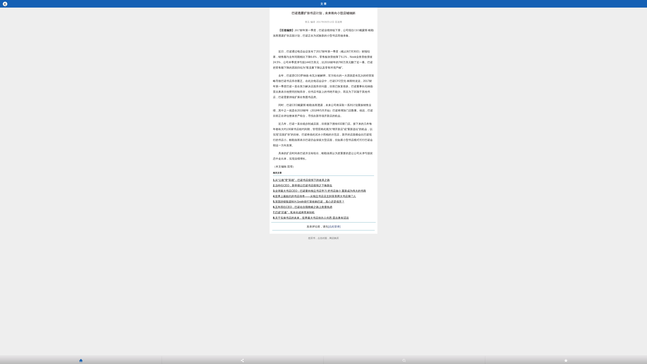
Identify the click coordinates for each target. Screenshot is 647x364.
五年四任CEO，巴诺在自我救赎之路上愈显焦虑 (302, 207)
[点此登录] (334, 226)
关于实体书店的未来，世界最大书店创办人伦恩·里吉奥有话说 (311, 217)
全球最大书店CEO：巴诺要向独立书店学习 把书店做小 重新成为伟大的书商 (319, 190)
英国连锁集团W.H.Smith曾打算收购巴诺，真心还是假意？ (308, 201)
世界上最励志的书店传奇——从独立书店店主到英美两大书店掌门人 (314, 196)
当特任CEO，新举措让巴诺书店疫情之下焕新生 (302, 185)
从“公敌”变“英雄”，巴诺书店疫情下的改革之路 (301, 180)
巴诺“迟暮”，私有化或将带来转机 (294, 212)
